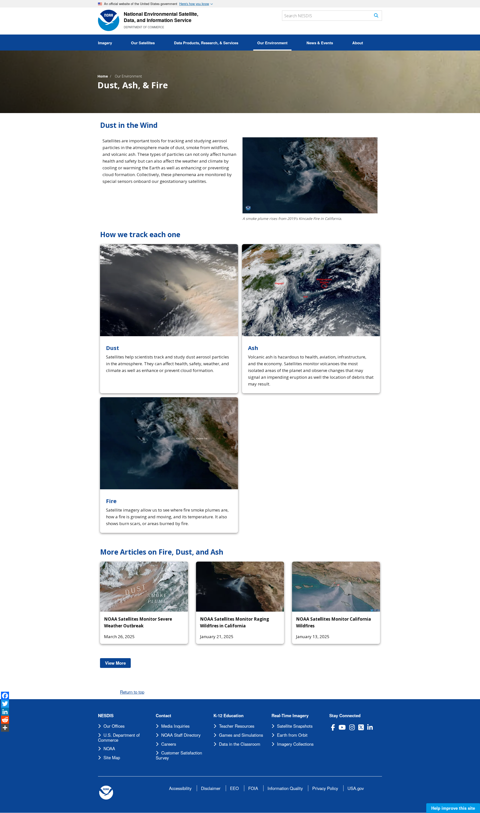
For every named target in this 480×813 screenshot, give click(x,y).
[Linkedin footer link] (370, 727)
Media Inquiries (175, 726)
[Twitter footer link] (361, 727)
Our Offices (114, 726)
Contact (163, 715)
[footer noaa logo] (106, 792)
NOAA (109, 748)
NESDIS (106, 715)
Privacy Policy (325, 788)
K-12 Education (229, 715)
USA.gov (356, 788)
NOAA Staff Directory (180, 735)
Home (103, 76)
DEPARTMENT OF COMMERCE (144, 27)
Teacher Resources (236, 726)
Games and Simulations (241, 735)
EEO (234, 788)
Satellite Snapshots (294, 726)
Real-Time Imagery (290, 715)
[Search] (376, 15)
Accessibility (180, 788)
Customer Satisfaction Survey (179, 755)
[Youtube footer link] (342, 727)
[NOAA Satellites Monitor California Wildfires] (336, 587)
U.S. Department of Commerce (119, 737)
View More (118, 663)
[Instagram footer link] (352, 727)
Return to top (132, 692)
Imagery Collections (295, 744)
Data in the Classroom (239, 744)
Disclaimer (210, 788)
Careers (168, 744)
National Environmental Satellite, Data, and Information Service (161, 17)
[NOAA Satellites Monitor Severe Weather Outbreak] (144, 587)
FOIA (253, 788)
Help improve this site (453, 808)
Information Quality (285, 788)
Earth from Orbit (292, 735)
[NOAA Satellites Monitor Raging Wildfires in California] (240, 587)
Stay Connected (344, 715)
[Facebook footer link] (333, 727)
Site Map (112, 757)
